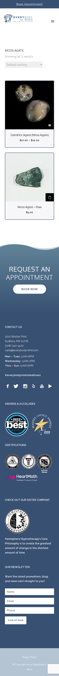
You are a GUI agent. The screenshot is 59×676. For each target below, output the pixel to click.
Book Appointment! (29, 4)
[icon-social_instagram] (26, 386)
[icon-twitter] (17, 386)
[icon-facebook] (8, 386)
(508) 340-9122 (14, 345)
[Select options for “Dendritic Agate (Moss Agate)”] (50, 125)
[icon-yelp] (34, 386)
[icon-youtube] (42, 386)
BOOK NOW (29, 289)
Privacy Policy (29, 657)
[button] (50, 197)
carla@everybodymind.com (21, 350)
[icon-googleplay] (50, 386)
